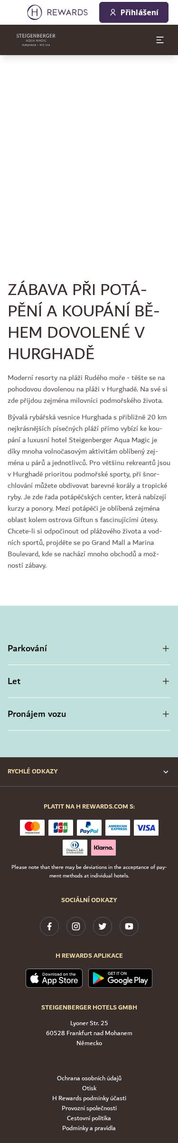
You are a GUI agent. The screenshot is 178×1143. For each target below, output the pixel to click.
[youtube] (129, 926)
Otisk (89, 1089)
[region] (89, 150)
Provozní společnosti (89, 1109)
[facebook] (49, 926)
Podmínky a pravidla (89, 1128)
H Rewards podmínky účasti (89, 1099)
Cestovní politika (89, 1119)
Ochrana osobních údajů (89, 1079)
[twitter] (102, 926)
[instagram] (75, 926)
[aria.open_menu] (160, 39)
